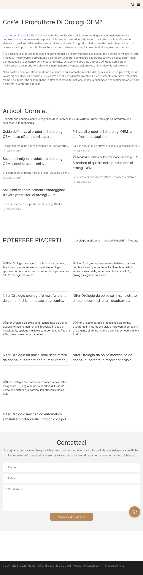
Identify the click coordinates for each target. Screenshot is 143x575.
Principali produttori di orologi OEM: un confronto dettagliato (103, 134)
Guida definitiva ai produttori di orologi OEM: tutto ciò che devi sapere (33, 134)
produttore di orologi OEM (18, 35)
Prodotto (133, 240)
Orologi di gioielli (114, 240)
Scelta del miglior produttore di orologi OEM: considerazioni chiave (33, 161)
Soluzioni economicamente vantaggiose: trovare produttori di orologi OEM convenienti (34, 192)
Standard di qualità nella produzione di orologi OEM (103, 165)
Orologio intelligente (88, 240)
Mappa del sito (114, 565)
